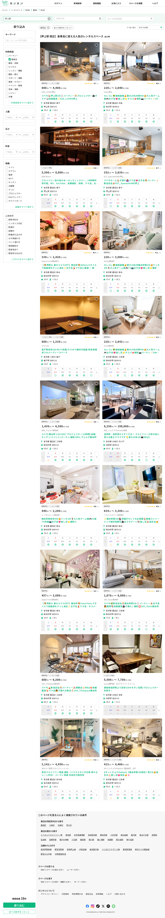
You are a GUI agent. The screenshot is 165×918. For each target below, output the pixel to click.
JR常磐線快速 (60, 854)
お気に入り (116, 3)
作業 (10, 96)
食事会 (14, 59)
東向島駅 (124, 835)
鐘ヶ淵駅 (100, 839)
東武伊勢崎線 (46, 849)
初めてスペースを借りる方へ (52, 869)
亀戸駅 (133, 835)
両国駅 (110, 839)
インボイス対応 (15, 223)
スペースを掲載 (135, 3)
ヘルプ (155, 3)
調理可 (11, 230)
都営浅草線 (59, 849)
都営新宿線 (127, 849)
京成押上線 (71, 849)
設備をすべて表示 (23, 206)
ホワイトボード (15, 200)
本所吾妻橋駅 (79, 835)
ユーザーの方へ (73, 869)
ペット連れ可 (14, 242)
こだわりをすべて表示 (21, 259)
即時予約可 (13, 219)
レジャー (12, 93)
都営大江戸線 (46, 854)
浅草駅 (154, 835)
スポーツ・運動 (15, 78)
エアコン (12, 171)
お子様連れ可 (14, 238)
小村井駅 (114, 835)
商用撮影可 (13, 245)
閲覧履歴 (97, 3)
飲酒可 (11, 227)
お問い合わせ (119, 894)
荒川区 (69, 825)
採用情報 (99, 894)
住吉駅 (43, 839)
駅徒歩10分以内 (15, 253)
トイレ (11, 167)
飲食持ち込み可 (15, 234)
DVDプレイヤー (15, 197)
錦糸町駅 (103, 835)
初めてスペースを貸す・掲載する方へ (56, 882)
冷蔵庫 (11, 186)
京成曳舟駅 (92, 835)
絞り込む (19, 905)
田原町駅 (52, 839)
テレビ (11, 189)
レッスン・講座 (15, 70)
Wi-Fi (11, 178)
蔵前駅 (83, 839)
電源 (10, 174)
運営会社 (89, 894)
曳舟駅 (68, 835)
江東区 (52, 825)
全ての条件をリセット (19, 911)
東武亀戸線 (94, 849)
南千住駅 (130, 839)
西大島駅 (119, 839)
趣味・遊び (13, 74)
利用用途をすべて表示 (21, 102)
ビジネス (12, 66)
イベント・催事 (15, 85)
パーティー (13, 55)
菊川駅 (91, 839)
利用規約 (65, 894)
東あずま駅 (143, 835)
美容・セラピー (15, 81)
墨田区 (43, 825)
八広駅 (74, 839)
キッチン (12, 182)
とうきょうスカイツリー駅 (51, 835)
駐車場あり (13, 249)
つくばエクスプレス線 (111, 849)
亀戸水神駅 (64, 839)
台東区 (60, 825)
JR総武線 (82, 849)
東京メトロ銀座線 (142, 849)
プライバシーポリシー (50, 894)
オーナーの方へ (80, 882)
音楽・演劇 (13, 89)
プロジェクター (15, 193)
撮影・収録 (13, 63)
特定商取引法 (77, 894)
